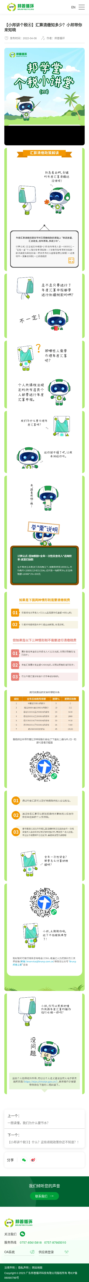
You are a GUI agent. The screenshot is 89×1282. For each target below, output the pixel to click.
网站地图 (37, 1267)
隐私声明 (23, 1267)
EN (73, 7)
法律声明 (9, 1267)
